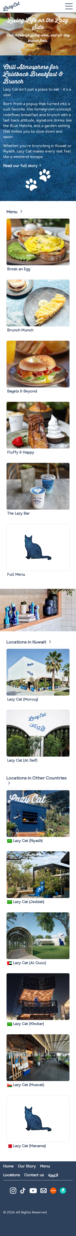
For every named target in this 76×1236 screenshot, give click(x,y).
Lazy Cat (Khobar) (28, 1024)
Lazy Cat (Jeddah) (28, 902)
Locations (11, 1175)
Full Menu (16, 574)
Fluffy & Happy (20, 452)
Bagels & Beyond (22, 391)
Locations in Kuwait (26, 642)
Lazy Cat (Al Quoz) (29, 963)
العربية (53, 1175)
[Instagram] (13, 1192)
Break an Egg (18, 269)
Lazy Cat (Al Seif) (22, 760)
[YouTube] (33, 1190)
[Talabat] (53, 1192)
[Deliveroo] (63, 1192)
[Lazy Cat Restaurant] (11, 6)
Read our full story (20, 166)
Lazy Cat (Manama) (29, 1146)
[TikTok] (23, 1192)
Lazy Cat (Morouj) (22, 699)
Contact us (34, 1175)
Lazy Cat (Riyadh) (27, 841)
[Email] (43, 1192)
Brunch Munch (20, 330)
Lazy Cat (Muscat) (28, 1085)
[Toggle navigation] (69, 6)
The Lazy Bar (18, 513)
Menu (12, 212)
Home (8, 1166)
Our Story (27, 1166)
